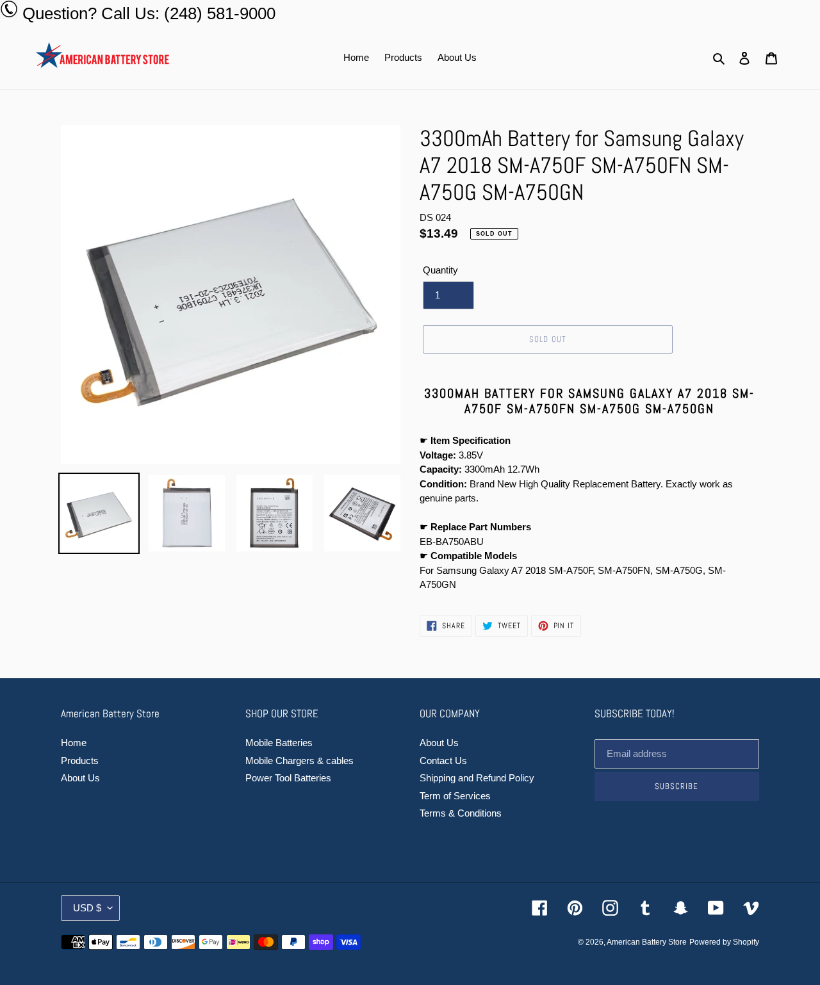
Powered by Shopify (724, 942)
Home (73, 742)
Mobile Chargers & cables (299, 760)
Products (80, 760)
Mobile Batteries (279, 742)
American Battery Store (647, 942)
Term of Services (455, 795)
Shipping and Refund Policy (477, 777)
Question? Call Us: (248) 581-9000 (148, 13)
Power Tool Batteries (288, 777)
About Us (80, 777)
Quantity (440, 270)
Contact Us (443, 760)
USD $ (87, 907)
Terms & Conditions (461, 813)
